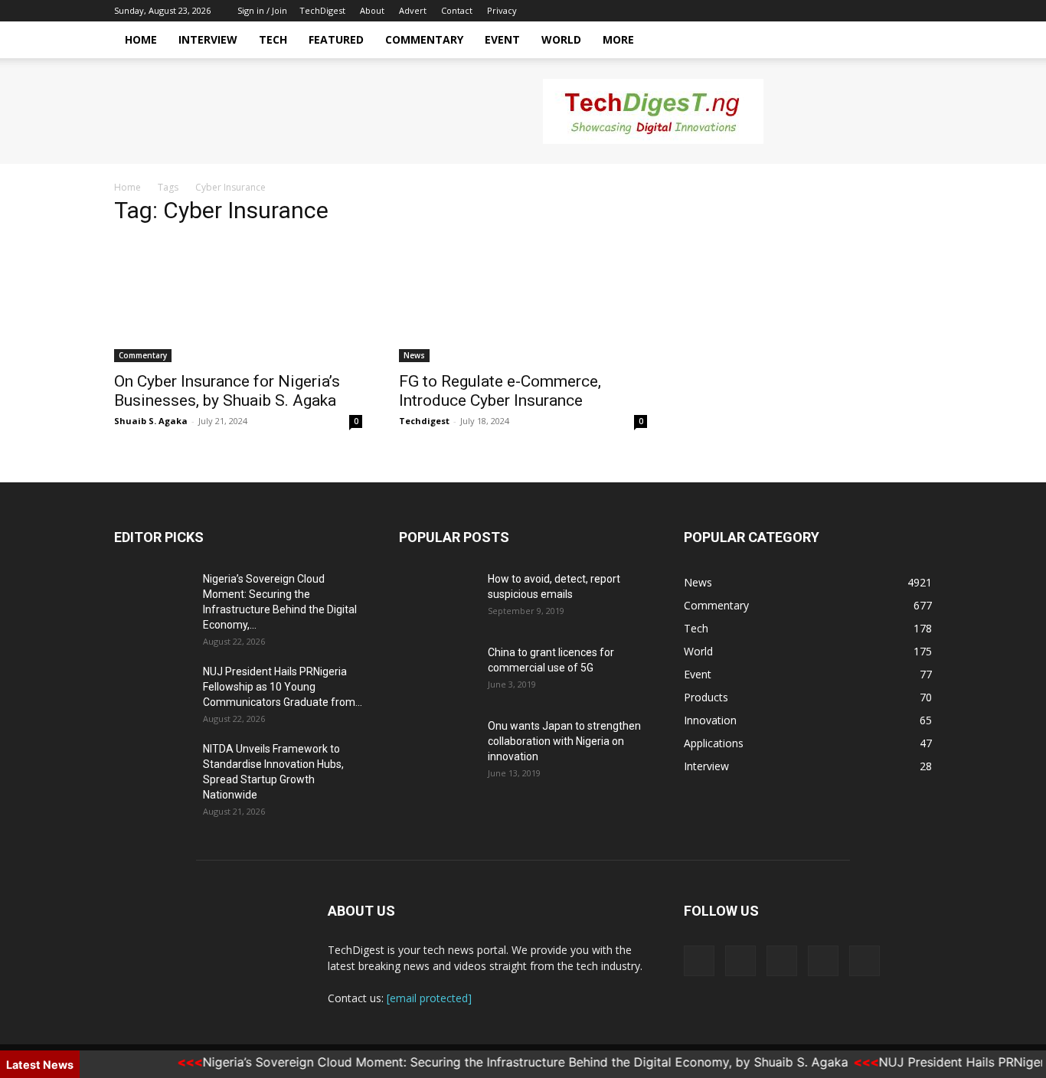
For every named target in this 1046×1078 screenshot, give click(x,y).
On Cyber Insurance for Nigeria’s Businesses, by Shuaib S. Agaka (227, 391)
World (561, 39)
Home (141, 39)
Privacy (502, 10)
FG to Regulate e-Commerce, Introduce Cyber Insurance (500, 391)
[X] (844, 10)
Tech (273, 39)
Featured (336, 39)
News (414, 355)
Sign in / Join (262, 10)
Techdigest (424, 420)
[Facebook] (819, 10)
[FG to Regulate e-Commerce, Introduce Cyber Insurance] (523, 301)
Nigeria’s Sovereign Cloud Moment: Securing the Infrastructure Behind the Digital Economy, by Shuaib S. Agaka (512, 1062)
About (372, 10)
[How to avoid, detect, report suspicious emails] (437, 598)
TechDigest (322, 10)
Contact (456, 10)
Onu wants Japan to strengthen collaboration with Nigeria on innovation (564, 741)
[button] (913, 41)
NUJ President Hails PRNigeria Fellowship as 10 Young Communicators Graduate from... (282, 686)
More (618, 39)
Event (502, 39)
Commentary (424, 39)
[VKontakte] (895, 10)
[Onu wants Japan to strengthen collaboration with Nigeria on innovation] (437, 745)
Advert (413, 10)
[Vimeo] (869, 10)
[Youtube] (920, 10)
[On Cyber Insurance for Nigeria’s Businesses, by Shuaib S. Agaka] (238, 301)
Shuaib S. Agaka (151, 420)
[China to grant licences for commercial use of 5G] (437, 671)
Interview (207, 39)
